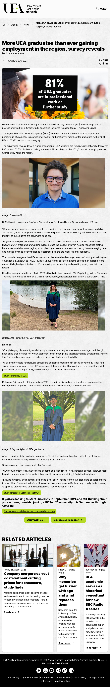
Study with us (35, 519)
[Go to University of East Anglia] (22, 9)
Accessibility (13, 677)
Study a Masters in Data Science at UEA (21, 493)
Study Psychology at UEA (15, 376)
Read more (10, 612)
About (14, 24)
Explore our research (66, 519)
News (27, 24)
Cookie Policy (79, 677)
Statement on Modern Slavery (55, 677)
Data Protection (62, 681)
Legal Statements (30, 677)
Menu (103, 8)
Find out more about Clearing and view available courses (29, 511)
